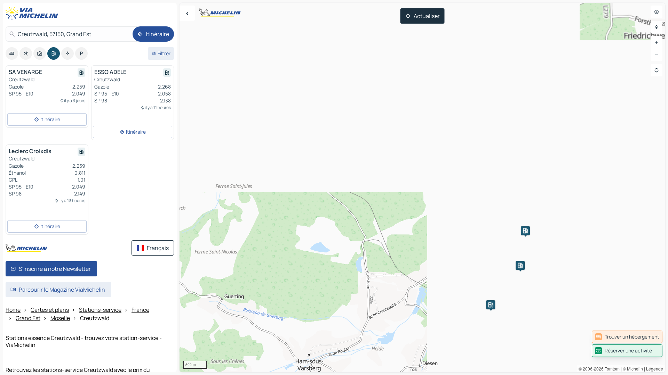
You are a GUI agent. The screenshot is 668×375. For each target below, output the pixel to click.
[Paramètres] (656, 27)
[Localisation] (656, 70)
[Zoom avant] (656, 42)
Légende (654, 369)
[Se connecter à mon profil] (656, 12)
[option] (12, 53)
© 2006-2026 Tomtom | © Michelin (611, 369)
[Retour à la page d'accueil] (33, 13)
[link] (627, 337)
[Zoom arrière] (656, 55)
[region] (422, 187)
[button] (520, 265)
